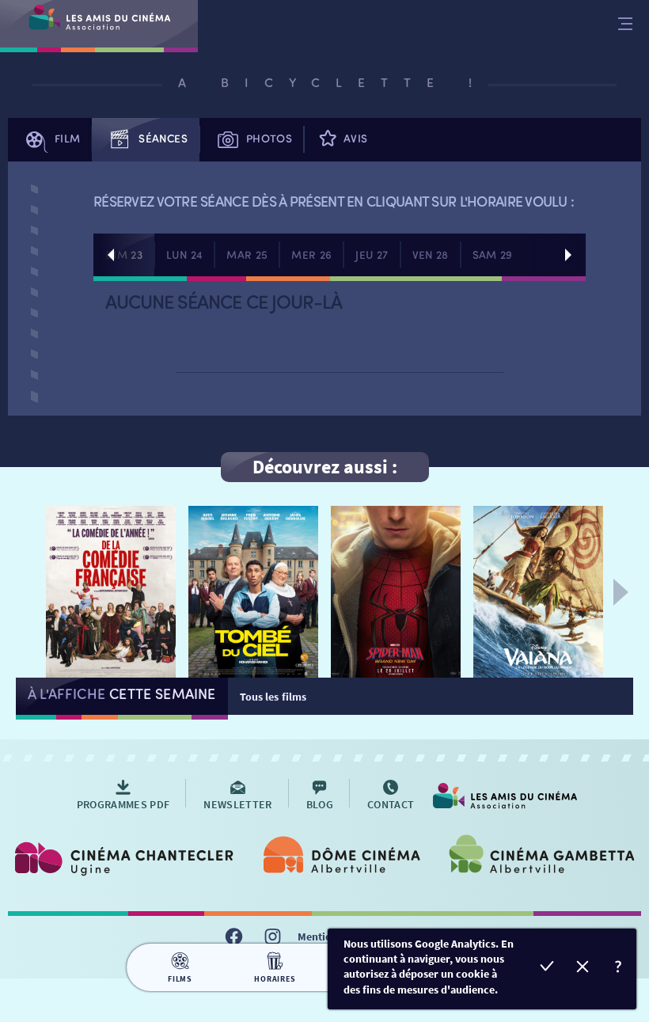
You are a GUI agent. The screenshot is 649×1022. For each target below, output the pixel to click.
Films (180, 979)
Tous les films (273, 697)
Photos (269, 138)
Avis (355, 138)
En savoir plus (618, 968)
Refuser (583, 968)
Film (67, 138)
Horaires (274, 979)
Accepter (547, 968)
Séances (163, 138)
